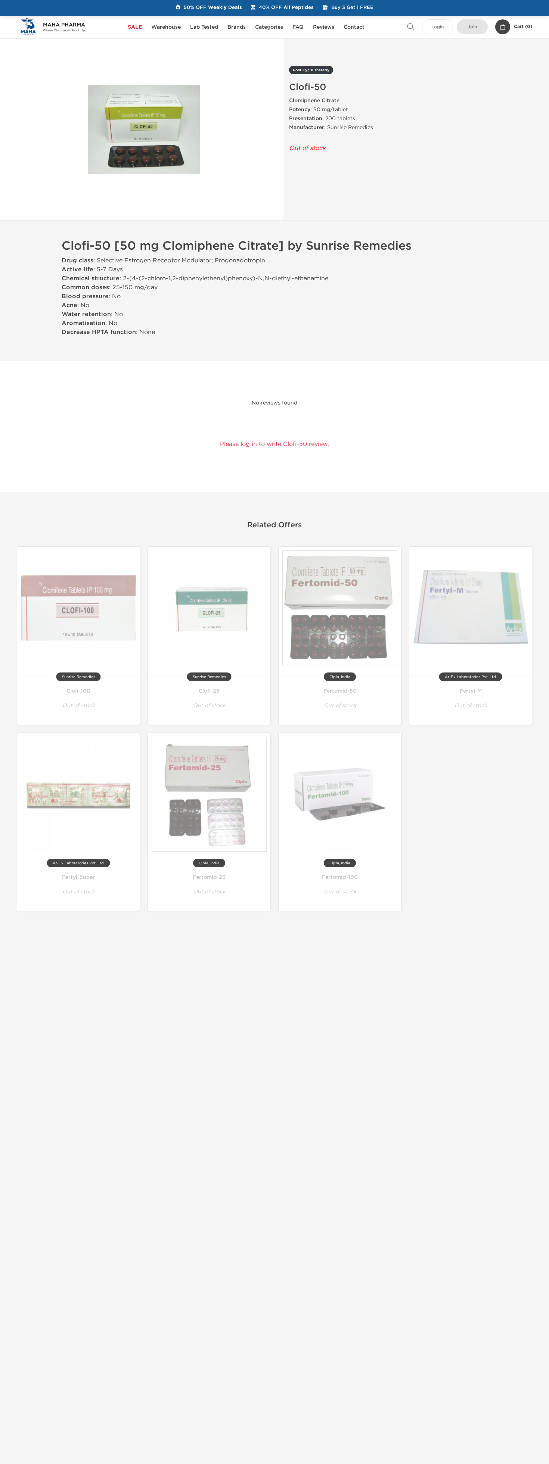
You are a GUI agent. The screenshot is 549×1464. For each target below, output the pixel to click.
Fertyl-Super (78, 877)
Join (472, 27)
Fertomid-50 (340, 691)
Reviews (323, 27)
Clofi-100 (78, 691)
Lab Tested (204, 27)
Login (437, 27)
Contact (354, 27)
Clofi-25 (209, 691)
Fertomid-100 (340, 877)
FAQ (298, 27)
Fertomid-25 (209, 877)
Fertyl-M (471, 691)
